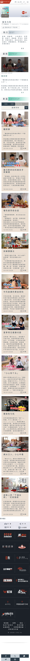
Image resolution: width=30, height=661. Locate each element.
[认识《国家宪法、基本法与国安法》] (22, 580)
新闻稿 (7, 623)
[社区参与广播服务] (22, 569)
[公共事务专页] (8, 569)
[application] (14, 64)
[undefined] (15, 2)
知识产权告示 (8, 625)
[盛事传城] (22, 591)
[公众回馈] (19, 527)
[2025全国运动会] (8, 535)
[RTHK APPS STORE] (8, 603)
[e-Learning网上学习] (22, 557)
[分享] (20, 523)
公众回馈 (24, 527)
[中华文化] (8, 580)
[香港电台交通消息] (5, 523)
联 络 (9, 527)
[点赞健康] (8, 546)
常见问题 (20, 625)
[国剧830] (8, 557)
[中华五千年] (8, 614)
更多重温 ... (3, 518)
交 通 (9, 523)
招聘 (15, 623)
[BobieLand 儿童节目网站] (22, 546)
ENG (19, 2)
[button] (15, 64)
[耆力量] (8, 591)
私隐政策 (7, 627)
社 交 (24, 523)
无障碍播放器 (19, 627)
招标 (22, 623)
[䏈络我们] (5, 527)
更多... (23, 48)
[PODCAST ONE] (22, 603)
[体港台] (22, 535)
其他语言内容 (13, 629)
